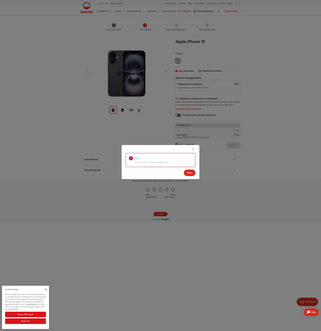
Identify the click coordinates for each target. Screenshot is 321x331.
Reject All (25, 321)
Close (189, 173)
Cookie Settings (31, 304)
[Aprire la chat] (311, 312)
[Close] (193, 149)
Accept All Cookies (25, 314)
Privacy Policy (13, 309)
